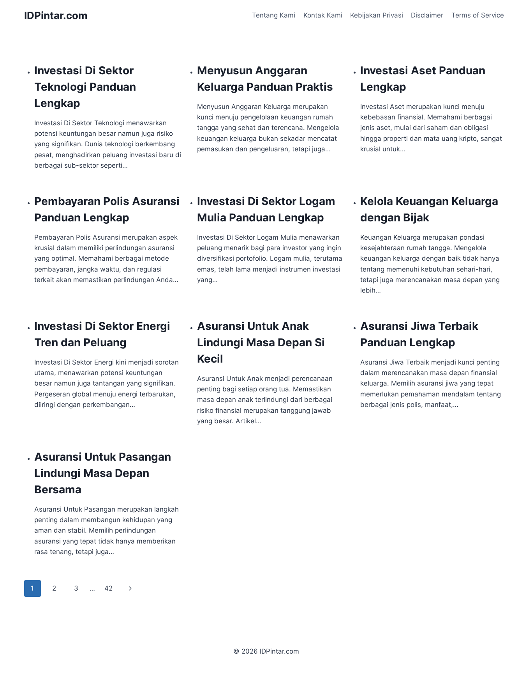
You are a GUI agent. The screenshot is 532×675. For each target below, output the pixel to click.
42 (108, 588)
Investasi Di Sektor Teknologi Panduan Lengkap (85, 87)
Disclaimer (427, 15)
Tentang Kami (273, 15)
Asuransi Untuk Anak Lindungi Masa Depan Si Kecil (261, 342)
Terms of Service (477, 15)
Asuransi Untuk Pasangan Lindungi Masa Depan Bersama (102, 473)
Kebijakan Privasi (376, 15)
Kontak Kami (322, 15)
